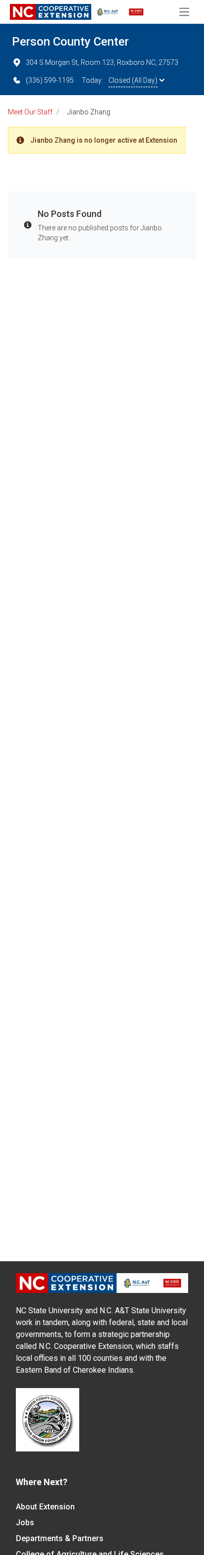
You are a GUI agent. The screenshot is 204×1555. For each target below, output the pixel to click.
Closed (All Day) (132, 80)
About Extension (45, 1506)
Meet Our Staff (30, 112)
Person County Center (70, 42)
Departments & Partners (59, 1538)
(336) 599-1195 (50, 80)
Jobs (25, 1522)
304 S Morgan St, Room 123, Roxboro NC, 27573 (102, 62)
